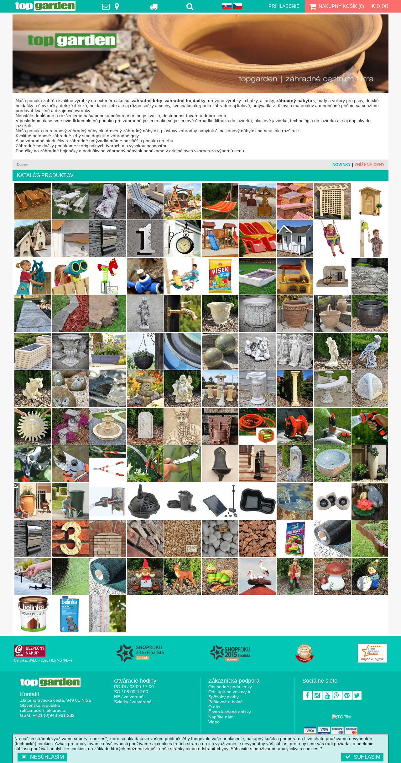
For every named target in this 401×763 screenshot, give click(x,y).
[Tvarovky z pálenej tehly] (145, 539)
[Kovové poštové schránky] (33, 539)
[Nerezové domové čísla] (145, 238)
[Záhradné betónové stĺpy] (257, 389)
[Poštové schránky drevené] (70, 238)
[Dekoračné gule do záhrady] (220, 351)
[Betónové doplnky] (145, 314)
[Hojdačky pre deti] (332, 238)
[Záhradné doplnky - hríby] (332, 576)
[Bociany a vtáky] (257, 576)
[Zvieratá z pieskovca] (33, 389)
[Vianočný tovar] (370, 576)
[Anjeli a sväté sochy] (257, 351)
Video (214, 721)
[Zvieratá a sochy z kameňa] (70, 389)
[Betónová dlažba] (370, 276)
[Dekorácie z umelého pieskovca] (33, 426)
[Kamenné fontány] (108, 389)
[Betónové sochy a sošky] (295, 351)
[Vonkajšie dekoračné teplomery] (108, 614)
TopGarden (45, 6)
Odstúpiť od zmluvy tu (230, 691)
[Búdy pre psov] (295, 201)
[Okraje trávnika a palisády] (70, 314)
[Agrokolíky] (33, 576)
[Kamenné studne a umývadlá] (332, 464)
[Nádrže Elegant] (370, 464)
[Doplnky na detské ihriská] (370, 238)
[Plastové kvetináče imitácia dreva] (370, 314)
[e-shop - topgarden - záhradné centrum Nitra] (200, 53)
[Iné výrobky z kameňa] (145, 389)
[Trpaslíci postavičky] (145, 576)
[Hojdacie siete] (220, 201)
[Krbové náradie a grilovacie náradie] (332, 276)
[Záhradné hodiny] (182, 238)
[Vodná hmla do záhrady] (145, 276)
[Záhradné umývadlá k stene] (295, 464)
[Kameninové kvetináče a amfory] (332, 314)
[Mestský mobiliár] (370, 389)
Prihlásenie (283, 6)
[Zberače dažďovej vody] (108, 501)
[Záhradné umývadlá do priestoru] (257, 464)
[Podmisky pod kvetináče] (182, 351)
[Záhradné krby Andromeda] (295, 276)
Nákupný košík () (341, 6)
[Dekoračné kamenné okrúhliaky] (220, 539)
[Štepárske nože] (182, 464)
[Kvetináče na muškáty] (108, 351)
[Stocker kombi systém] (145, 464)
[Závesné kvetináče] (145, 351)
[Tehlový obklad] (108, 539)
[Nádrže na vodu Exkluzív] (33, 501)
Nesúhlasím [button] (47, 757)
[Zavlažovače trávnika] (332, 426)
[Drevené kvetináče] (33, 351)
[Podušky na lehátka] (145, 201)
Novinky (341, 164)
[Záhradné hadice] (257, 426)
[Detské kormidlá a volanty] (33, 276)
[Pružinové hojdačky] (108, 276)
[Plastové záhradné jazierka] (257, 501)
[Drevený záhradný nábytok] (33, 201)
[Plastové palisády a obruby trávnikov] (370, 539)
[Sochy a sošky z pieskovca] (332, 351)
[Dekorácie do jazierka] (370, 501)
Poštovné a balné (225, 701)
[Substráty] (295, 539)
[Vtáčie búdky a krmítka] (33, 238)
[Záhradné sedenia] (332, 389)
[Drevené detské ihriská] (220, 238)
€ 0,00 (380, 6)
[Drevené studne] (257, 201)
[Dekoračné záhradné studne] (70, 426)
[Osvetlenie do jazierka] (332, 501)
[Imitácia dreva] (33, 314)
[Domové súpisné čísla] (70, 539)
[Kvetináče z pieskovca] (220, 314)
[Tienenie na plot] (108, 576)
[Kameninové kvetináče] (295, 314)
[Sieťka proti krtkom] (70, 576)
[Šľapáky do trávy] (108, 314)
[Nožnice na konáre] (33, 464)
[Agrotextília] (332, 539)
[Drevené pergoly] (332, 201)
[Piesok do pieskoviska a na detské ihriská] (220, 276)
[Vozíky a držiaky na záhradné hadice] (295, 426)
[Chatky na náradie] (370, 201)
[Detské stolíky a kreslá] (182, 276)
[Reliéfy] (182, 426)
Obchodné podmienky (230, 686)
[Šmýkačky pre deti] (257, 238)
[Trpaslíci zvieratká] (182, 576)
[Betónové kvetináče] (257, 314)
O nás (214, 706)
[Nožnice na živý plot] (108, 464)
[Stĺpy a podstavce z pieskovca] (295, 389)
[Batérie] (182, 314)
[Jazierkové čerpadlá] (145, 501)
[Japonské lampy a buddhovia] (182, 389)
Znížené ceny (370, 164)
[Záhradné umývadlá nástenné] (220, 464)
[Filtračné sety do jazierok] (182, 501)
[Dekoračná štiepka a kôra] (257, 539)
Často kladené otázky (229, 711)
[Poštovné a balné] (153, 6)
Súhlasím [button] (367, 757)
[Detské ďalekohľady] (70, 276)
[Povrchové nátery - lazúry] (33, 614)
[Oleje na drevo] (70, 614)
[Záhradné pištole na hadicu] (370, 426)
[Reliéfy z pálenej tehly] (220, 426)
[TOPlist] (342, 716)
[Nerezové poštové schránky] (108, 238)
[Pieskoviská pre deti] (257, 276)
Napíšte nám (221, 716)
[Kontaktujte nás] (112, 6)
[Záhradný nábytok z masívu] (70, 201)
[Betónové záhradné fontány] (108, 426)
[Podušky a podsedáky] (108, 201)
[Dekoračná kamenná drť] (182, 539)
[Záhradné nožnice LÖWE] (70, 464)
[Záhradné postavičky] (295, 576)
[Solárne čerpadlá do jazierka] (220, 501)
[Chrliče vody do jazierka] (295, 501)
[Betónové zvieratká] (370, 351)
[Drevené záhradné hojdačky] (182, 201)
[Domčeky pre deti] (295, 238)
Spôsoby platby (223, 696)
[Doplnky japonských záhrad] (220, 389)
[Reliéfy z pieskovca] (145, 426)
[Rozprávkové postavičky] (220, 576)
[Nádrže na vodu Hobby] (70, 501)
